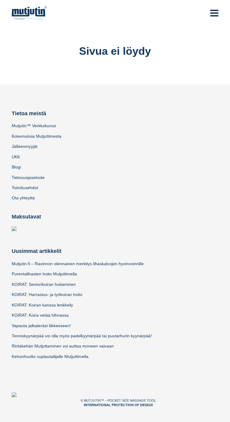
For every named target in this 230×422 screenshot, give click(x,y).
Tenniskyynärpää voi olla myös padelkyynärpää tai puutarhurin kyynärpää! (82, 335)
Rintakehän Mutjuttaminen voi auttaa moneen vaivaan (63, 346)
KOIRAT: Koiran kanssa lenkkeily (42, 305)
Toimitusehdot (25, 187)
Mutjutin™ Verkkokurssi (34, 125)
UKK (16, 156)
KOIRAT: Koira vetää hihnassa (40, 315)
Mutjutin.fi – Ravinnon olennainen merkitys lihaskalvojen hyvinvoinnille (78, 263)
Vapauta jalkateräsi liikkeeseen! (41, 325)
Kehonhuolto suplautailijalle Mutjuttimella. (51, 356)
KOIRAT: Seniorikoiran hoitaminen (44, 284)
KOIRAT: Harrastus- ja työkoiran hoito (47, 294)
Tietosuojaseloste (28, 177)
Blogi (16, 167)
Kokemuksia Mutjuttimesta (36, 136)
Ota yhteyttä (23, 197)
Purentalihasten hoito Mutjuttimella (44, 273)
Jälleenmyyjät (24, 146)
